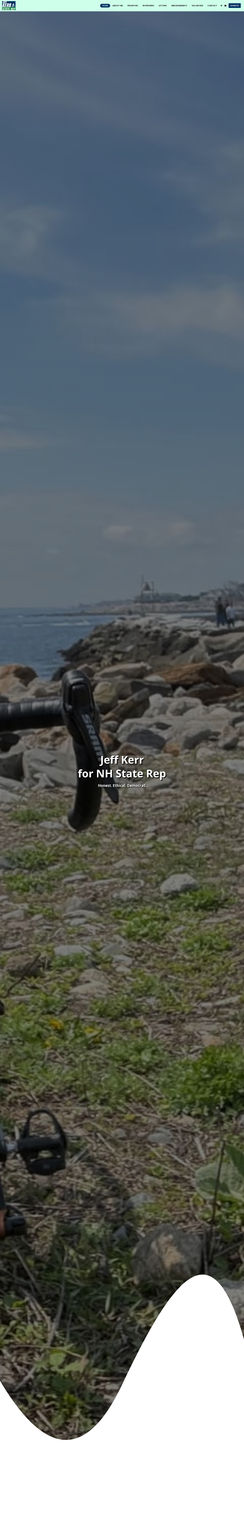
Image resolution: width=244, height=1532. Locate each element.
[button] (221, 6)
